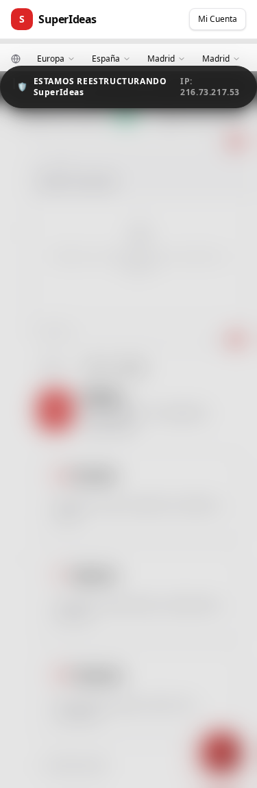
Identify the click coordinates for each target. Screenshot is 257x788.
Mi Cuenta (217, 19)
